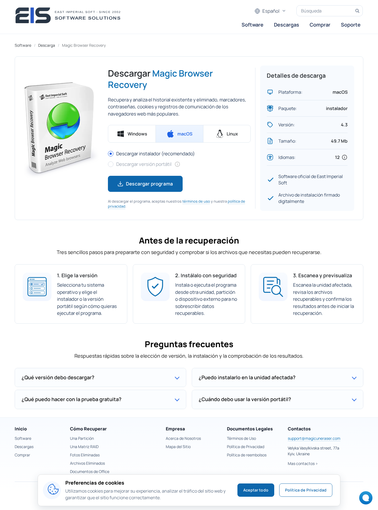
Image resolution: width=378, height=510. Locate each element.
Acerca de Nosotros (183, 438)
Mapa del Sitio (178, 446)
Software (252, 24)
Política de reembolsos (246, 454)
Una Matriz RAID (84, 446)
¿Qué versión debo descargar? (58, 377)
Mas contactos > (303, 463)
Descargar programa (149, 184)
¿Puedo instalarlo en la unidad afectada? (247, 377)
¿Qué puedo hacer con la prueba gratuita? (71, 399)
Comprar (320, 24)
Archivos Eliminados (87, 463)
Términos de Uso (241, 438)
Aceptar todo (255, 490)
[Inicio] (69, 15)
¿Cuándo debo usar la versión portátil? (245, 399)
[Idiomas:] (344, 157)
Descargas (286, 24)
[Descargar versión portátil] (177, 164)
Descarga (46, 45)
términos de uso (196, 201)
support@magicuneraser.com (314, 438)
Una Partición (82, 438)
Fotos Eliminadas (85, 454)
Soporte (351, 24)
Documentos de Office (89, 471)
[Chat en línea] (364, 499)
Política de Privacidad (245, 446)
